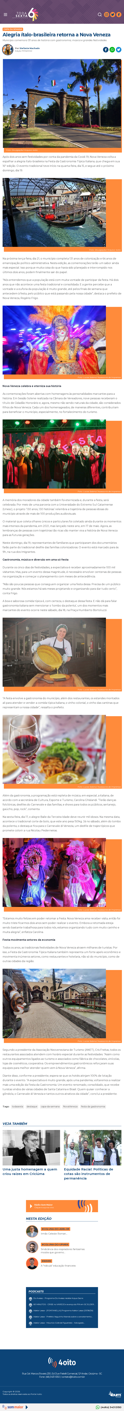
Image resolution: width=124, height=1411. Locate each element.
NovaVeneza (70, 1106)
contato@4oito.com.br (73, 1376)
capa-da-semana (50, 1106)
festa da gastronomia (93, 1106)
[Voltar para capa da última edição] (38, 14)
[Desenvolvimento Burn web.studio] (115, 1394)
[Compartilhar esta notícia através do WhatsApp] (112, 49)
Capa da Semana (13, 29)
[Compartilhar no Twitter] (118, 49)
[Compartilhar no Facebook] (105, 49)
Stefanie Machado (30, 48)
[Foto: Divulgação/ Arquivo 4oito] (62, 103)
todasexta (17, 1106)
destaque (32, 1106)
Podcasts (36, 1291)
